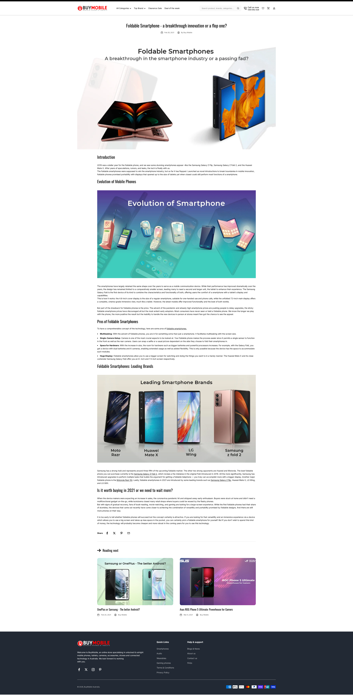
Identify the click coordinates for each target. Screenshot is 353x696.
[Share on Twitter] (114, 533)
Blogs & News (193, 649)
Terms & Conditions (165, 667)
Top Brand (138, 8)
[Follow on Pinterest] (100, 669)
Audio (159, 653)
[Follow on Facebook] (79, 669)
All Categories (122, 8)
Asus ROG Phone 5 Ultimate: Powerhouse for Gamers (206, 609)
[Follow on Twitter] (86, 669)
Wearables (161, 658)
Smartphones (163, 649)
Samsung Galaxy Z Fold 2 (145, 474)
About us (191, 653)
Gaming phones (164, 663)
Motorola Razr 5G (124, 480)
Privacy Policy (163, 672)
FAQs (189, 663)
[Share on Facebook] (107, 533)
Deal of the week (172, 8)
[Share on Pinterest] (121, 533)
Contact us (192, 658)
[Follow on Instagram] (93, 669)
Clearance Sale (155, 8)
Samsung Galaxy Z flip (221, 480)
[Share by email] (128, 533)
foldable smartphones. (177, 328)
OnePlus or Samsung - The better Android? (118, 609)
